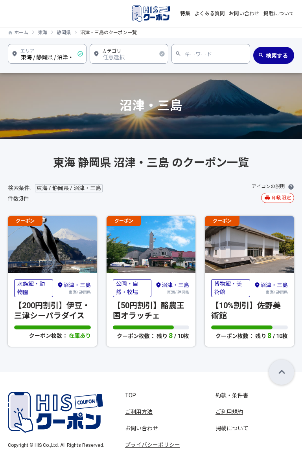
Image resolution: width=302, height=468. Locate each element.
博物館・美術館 (228, 288)
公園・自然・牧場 (127, 288)
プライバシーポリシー (152, 445)
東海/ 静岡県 (77, 288)
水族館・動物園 (31, 288)
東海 (42, 32)
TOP (130, 395)
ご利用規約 (229, 412)
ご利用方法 (139, 412)
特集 (185, 13)
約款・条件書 (232, 395)
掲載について (278, 13)
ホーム (21, 32)
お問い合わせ (244, 13)
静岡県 (64, 32)
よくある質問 (209, 13)
